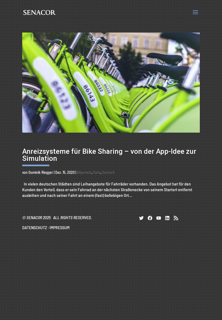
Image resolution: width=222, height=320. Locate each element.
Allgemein (84, 172)
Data (96, 172)
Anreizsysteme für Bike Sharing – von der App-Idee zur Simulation (109, 154)
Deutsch (108, 172)
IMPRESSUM (60, 227)
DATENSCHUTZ (34, 227)
